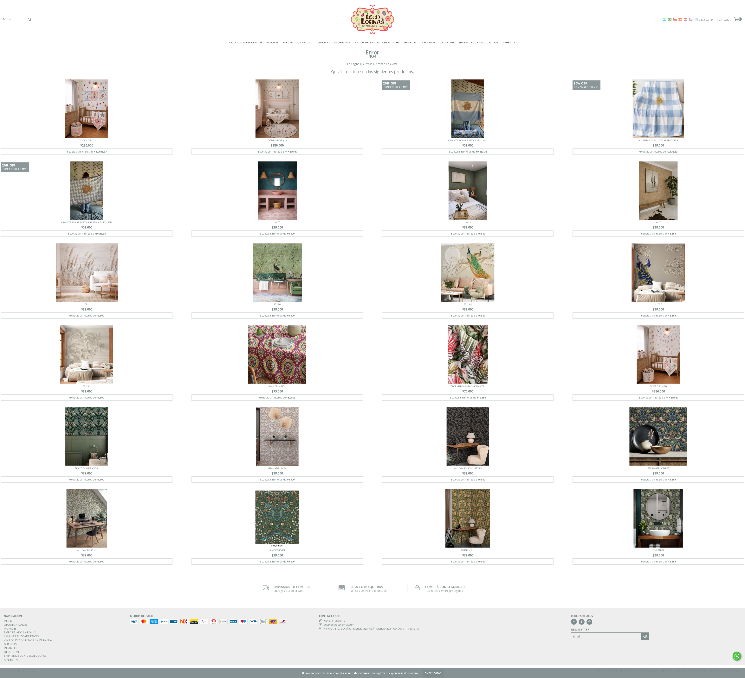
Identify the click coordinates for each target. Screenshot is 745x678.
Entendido (433, 673)
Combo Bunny (658, 386)
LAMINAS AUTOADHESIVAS (333, 42)
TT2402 (468, 304)
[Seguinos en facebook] (582, 622)
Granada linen (277, 468)
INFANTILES (428, 42)
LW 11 (467, 222)
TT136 (277, 304)
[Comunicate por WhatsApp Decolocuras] (737, 656)
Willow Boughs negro (468, 468)
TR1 (87, 304)
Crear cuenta (705, 19)
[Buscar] (29, 19)
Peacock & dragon (86, 468)
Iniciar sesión (723, 19)
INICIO (232, 42)
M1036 (658, 304)
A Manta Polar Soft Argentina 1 (468, 140)
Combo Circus (86, 140)
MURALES (272, 42)
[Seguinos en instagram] (574, 622)
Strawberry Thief (658, 468)
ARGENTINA (510, 42)
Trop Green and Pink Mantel (467, 386)
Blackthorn (277, 550)
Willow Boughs (86, 550)
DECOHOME (447, 42)
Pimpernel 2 (468, 550)
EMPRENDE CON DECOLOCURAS (478, 42)
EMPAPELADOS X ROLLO (298, 42)
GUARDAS (410, 42)
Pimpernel (658, 550)
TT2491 (87, 386)
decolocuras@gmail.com (339, 624)
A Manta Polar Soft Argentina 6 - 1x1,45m (86, 222)
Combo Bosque (277, 140)
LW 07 (277, 222)
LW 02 (658, 222)
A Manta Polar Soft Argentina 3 (658, 140)
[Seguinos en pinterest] (589, 622)
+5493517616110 (335, 621)
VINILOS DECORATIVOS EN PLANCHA (377, 42)
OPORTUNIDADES (251, 42)
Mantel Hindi (277, 386)
